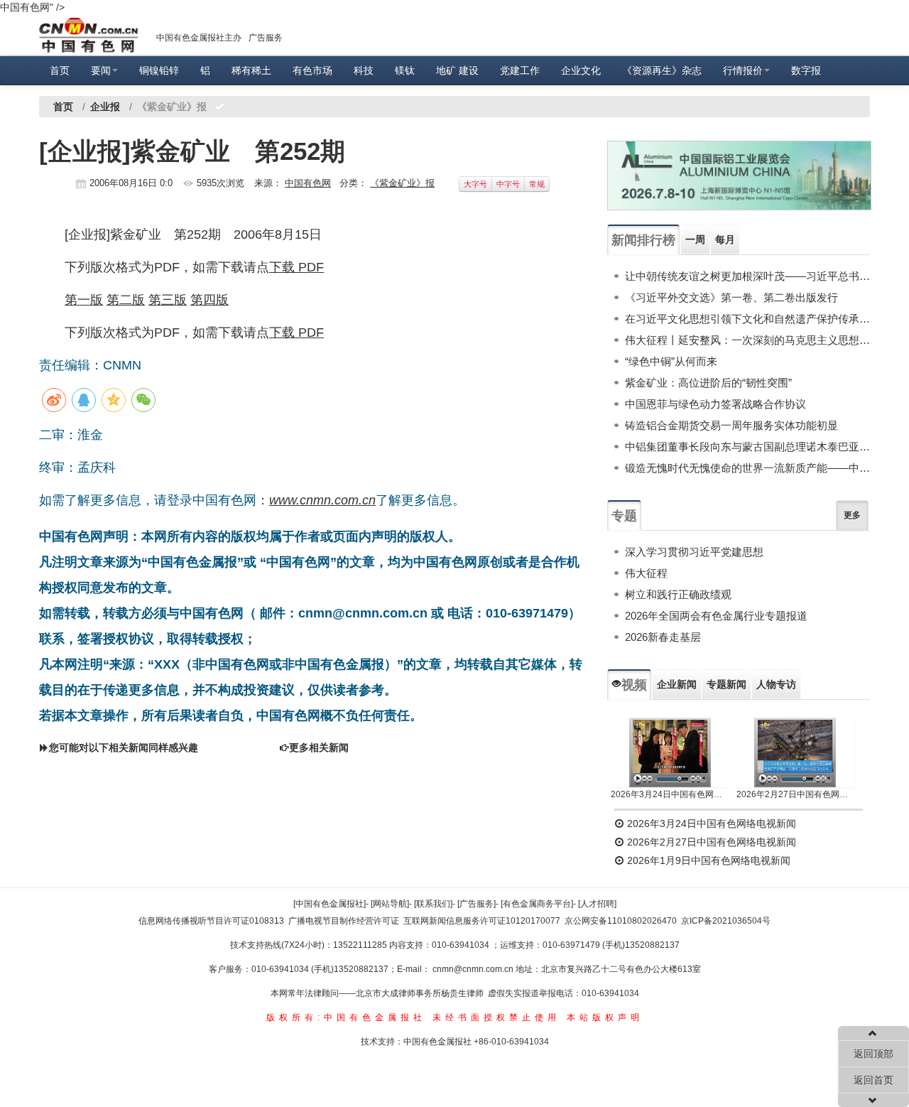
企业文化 (581, 70)
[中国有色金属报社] (329, 904)
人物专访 (776, 684)
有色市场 (312, 70)
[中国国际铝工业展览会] (739, 175)
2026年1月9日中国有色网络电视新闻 (707, 860)
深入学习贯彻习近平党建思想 (694, 552)
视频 (634, 685)
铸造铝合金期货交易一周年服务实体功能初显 (731, 425)
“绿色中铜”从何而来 (671, 361)
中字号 (508, 184)
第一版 (84, 300)
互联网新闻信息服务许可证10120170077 (481, 921)
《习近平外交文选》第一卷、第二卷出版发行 (731, 297)
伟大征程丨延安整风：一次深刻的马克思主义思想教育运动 (747, 340)
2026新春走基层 (663, 637)
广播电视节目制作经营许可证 (343, 921)
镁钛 (405, 70)
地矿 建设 (457, 70)
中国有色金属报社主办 (198, 38)
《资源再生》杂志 (662, 70)
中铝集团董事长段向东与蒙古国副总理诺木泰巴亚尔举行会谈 (747, 447)
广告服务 (266, 38)
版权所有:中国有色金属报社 (346, 1017)
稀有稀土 (251, 70)
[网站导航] (390, 904)
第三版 (167, 300)
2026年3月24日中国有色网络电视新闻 (670, 794)
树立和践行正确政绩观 (678, 594)
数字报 (806, 70)
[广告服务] (476, 904)
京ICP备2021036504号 (726, 921)
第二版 (126, 300)
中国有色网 (308, 183)
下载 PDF (296, 267)
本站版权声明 (605, 1017)
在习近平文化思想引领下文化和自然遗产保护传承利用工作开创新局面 (747, 319)
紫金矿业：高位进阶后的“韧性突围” (708, 383)
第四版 (209, 300)
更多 (852, 515)
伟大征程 (646, 573)
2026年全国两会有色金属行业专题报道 (716, 616)
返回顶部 (873, 1053)
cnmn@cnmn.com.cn (474, 969)
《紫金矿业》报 (402, 183)
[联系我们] (433, 904)
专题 (624, 516)
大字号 (475, 184)
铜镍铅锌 (159, 70)
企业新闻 (677, 684)
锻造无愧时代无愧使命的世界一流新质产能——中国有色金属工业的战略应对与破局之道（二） (747, 468)
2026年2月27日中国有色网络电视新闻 (795, 794)
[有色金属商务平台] (537, 904)
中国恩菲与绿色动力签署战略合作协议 (715, 404)
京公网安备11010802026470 (621, 921)
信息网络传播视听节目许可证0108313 (211, 921)
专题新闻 (726, 684)
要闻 (101, 70)
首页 (60, 70)
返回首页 (873, 1080)
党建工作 (520, 70)
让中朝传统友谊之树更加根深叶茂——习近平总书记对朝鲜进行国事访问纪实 (747, 276)
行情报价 (743, 70)
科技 (364, 70)
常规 (537, 184)
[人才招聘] (597, 904)
